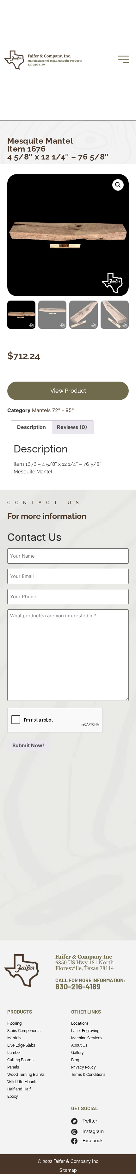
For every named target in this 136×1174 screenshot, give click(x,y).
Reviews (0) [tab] (72, 427)
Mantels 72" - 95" (53, 410)
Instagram (93, 1131)
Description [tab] (31, 427)
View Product (68, 390)
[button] (118, 185)
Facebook (93, 1140)
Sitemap (68, 1170)
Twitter (90, 1120)
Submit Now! (28, 745)
